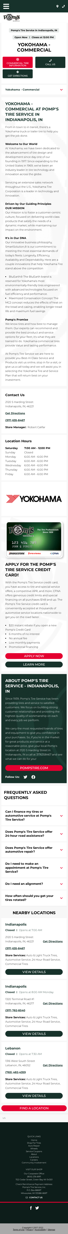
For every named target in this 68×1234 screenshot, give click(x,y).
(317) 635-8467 (15, 948)
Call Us (50, 64)
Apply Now (34, 656)
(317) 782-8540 (15, 1010)
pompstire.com (34, 768)
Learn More (34, 664)
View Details (34, 972)
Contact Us (36, 1197)
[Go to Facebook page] (31, 1209)
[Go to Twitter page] (37, 1209)
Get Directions (16, 73)
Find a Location (34, 1108)
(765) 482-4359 (15, 1072)
